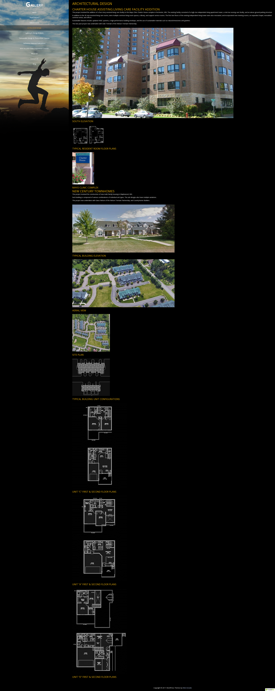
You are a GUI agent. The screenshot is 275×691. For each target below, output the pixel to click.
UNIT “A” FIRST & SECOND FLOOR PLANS (94, 584)
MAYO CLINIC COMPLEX (85, 187)
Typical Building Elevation (89, 255)
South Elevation (82, 121)
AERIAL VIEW (79, 310)
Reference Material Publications (34, 43)
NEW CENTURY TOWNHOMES (93, 191)
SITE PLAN (78, 354)
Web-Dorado (187, 688)
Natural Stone (34, 23)
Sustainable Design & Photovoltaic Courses (34, 38)
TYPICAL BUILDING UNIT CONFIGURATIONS (96, 399)
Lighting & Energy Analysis (34, 33)
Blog (34, 64)
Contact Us (34, 59)
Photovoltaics (34, 18)
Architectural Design (34, 28)
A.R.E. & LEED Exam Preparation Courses (34, 48)
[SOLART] (34, 8)
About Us (34, 54)
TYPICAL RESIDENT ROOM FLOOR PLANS (94, 148)
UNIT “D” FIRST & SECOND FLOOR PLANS (94, 676)
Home (34, 12)
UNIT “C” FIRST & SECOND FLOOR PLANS (94, 491)
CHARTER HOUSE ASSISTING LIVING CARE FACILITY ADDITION (116, 9)
